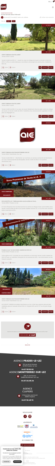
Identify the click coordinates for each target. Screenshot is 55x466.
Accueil (2, 12)
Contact (44, 67)
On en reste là (17, 448)
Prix (13, 21)
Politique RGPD (42, 458)
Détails (51, 67)
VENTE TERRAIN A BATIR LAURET (11, 55)
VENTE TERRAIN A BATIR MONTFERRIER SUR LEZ (15, 152)
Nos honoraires (23, 458)
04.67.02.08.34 (27, 381)
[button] (46, 17)
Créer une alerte (27, 335)
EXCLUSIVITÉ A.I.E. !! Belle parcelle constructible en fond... (19, 201)
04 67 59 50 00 (28, 369)
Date (8, 21)
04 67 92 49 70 (27, 400)
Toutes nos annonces (35, 458)
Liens (27, 458)
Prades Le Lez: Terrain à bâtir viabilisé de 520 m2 (16, 250)
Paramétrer (6, 461)
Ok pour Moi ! (17, 461)
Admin (30, 458)
